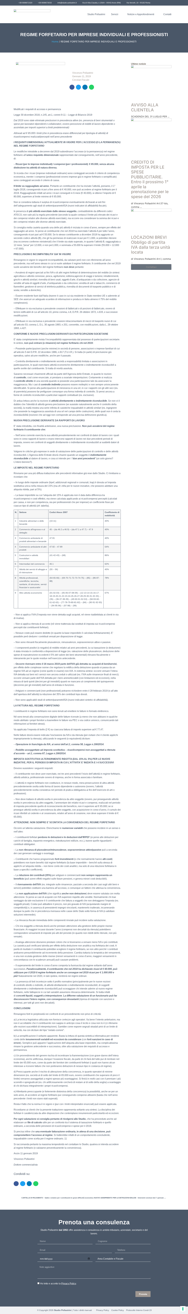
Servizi (114, 14)
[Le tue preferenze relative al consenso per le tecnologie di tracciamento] (183, 1309)
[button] (71, 87)
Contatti (167, 14)
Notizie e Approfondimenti (140, 14)
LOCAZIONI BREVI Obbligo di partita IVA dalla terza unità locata (150, 245)
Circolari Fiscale (80, 80)
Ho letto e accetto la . (58, 1283)
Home (55, 41)
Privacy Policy (68, 1283)
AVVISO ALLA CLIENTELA (144, 107)
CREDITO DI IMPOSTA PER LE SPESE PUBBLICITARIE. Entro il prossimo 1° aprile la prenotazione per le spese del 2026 (150, 179)
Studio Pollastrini (96, 14)
